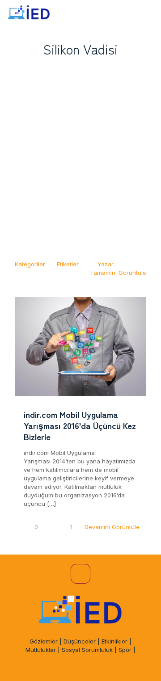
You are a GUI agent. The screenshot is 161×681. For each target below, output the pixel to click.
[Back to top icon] (80, 574)
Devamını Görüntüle (112, 526)
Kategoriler (30, 264)
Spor (125, 649)
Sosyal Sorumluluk (87, 649)
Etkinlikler (114, 641)
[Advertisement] (80, 155)
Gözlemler (44, 641)
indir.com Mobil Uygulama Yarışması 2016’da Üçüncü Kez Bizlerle (80, 425)
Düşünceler (80, 641)
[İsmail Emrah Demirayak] (29, 13)
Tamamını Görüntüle (118, 272)
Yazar (105, 264)
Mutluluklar (40, 649)
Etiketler (68, 264)
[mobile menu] (149, 13)
